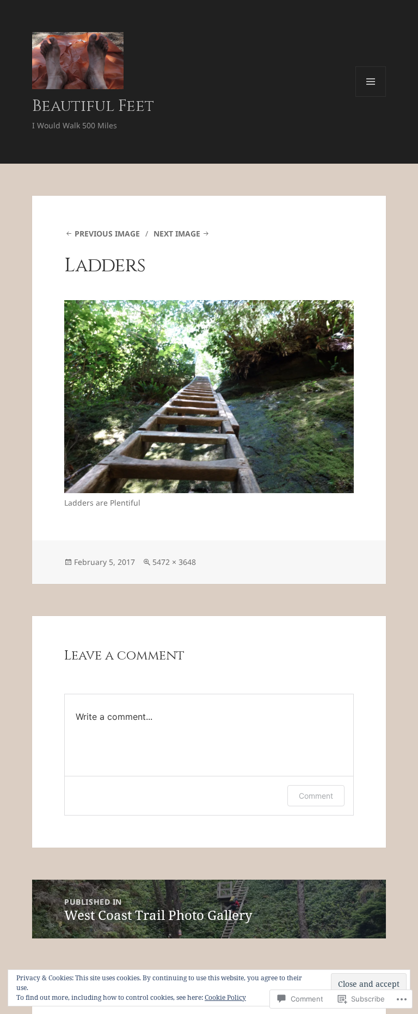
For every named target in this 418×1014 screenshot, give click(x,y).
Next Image (176, 233)
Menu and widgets (371, 96)
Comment (316, 795)
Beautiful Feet (93, 106)
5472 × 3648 (174, 562)
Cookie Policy (225, 997)
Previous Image (107, 233)
